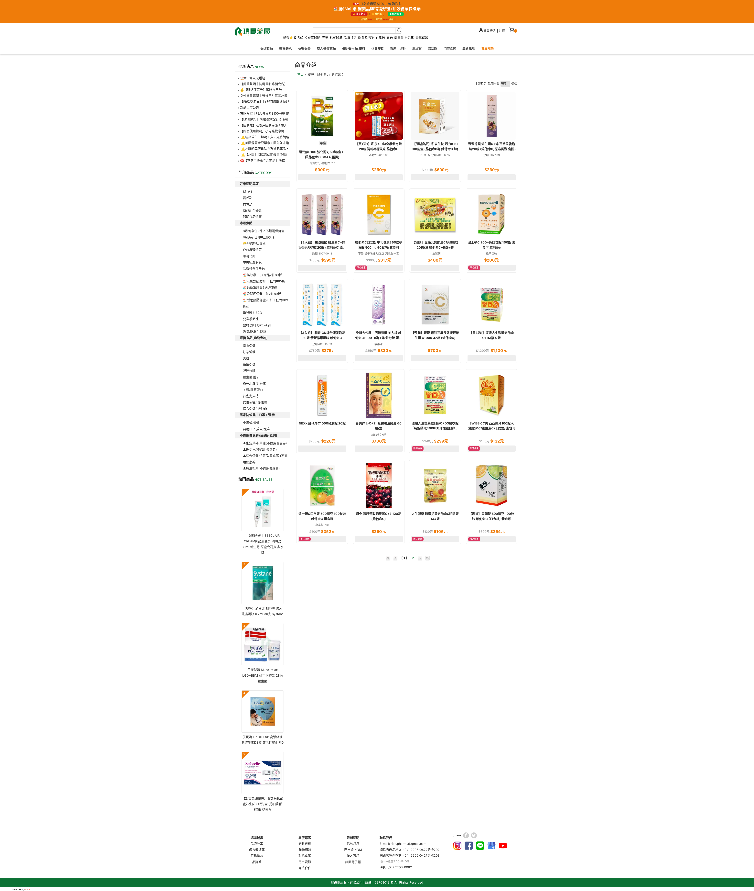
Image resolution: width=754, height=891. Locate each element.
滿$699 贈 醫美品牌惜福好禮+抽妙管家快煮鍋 (379, 9)
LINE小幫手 (396, 14)
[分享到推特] (474, 835)
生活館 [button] (417, 48)
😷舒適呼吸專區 (254, 243)
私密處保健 (312, 37)
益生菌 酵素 (251, 377)
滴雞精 (380, 37)
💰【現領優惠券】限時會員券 (261, 90)
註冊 (502, 31)
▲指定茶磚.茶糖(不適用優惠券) (265, 443)
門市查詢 (450, 48)
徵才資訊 (353, 856)
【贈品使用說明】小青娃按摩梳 (262, 131)
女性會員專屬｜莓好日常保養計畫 (263, 96)
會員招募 (487, 48)
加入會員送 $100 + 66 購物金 (381, 4)
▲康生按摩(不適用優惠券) (261, 468)
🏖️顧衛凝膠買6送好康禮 (260, 287)
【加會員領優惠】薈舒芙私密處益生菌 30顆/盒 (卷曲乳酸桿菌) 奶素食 (262, 804)
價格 (514, 83)
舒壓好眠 (249, 371)
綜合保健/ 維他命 (255, 409)
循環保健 (249, 365)
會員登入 (489, 31)
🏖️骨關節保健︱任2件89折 (262, 294)
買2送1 (248, 198)
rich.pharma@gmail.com (408, 844)
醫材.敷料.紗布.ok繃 (257, 325)
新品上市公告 (249, 107)
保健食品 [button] (266, 48)
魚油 (347, 37)
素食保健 (249, 346)
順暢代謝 (249, 256)
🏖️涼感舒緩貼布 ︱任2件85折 (264, 281)
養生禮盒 (421, 37)
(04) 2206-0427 (415, 850)
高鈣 (389, 37)
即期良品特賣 (252, 217)
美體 (246, 358)
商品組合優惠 (252, 210)
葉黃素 (409, 37)
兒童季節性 (251, 319)
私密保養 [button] (304, 48)
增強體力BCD (252, 313)
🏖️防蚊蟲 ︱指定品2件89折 (262, 275)
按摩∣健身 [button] (398, 48)
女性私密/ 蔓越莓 (255, 402)
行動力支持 (251, 396)
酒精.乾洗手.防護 (254, 331)
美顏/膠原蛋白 (253, 390)
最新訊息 (468, 48)
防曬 (325, 37)
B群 (354, 37)
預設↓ (505, 83)
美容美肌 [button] (285, 48)
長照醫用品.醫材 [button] (353, 48)
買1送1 (247, 192)
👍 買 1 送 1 (359, 14)
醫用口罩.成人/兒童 (256, 429)
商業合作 (304, 868)
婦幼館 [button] (432, 48)
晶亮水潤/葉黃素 (254, 383)
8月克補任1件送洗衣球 (259, 237)
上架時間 (480, 83)
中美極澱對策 (252, 262)
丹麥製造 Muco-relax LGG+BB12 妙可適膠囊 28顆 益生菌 (262, 675)
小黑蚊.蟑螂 (251, 423)
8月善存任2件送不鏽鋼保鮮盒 (264, 231)
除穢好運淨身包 (254, 269)
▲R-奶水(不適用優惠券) (260, 449)
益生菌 (399, 37)
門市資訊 (304, 862)
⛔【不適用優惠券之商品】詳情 (262, 161)
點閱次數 (493, 83)
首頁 (300, 74)
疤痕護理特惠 (252, 250)
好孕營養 (249, 352)
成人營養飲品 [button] (326, 48)
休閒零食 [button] (377, 48)
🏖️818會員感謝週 (252, 78)
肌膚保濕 (335, 37)
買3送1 (248, 204)
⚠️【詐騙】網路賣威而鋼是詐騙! (263, 155)
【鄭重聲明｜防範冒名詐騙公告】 (263, 84)
